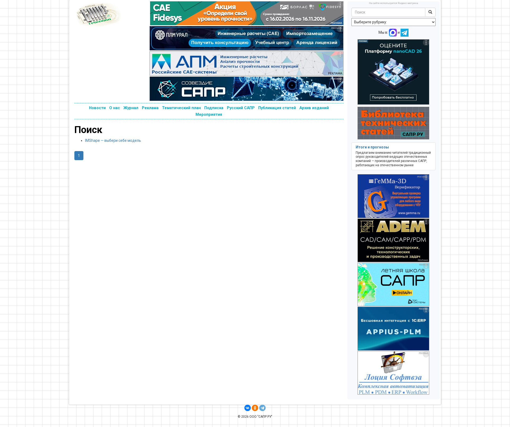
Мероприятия (209, 114)
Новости (97, 107)
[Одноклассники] (255, 408)
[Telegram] (262, 408)
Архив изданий (314, 107)
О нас (114, 107)
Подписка (213, 107)
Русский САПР (241, 107)
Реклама (150, 107)
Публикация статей (277, 107)
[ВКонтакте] (247, 408)
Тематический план (181, 107)
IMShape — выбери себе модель (113, 140)
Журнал (131, 107)
